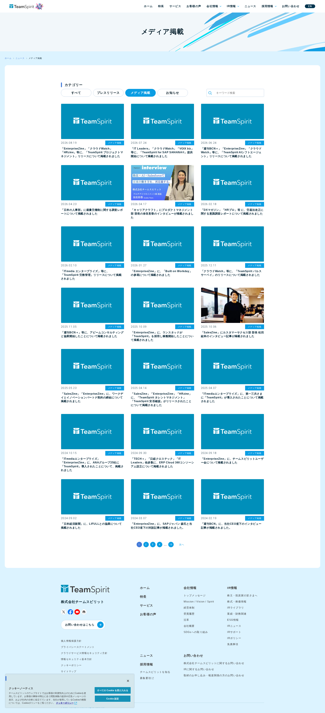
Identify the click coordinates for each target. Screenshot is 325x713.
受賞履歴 (189, 613)
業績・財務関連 (236, 613)
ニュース (250, 6)
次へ (181, 544)
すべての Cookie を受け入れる (112, 690)
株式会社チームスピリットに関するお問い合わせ (214, 663)
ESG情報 (233, 619)
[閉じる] (128, 681)
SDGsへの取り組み (196, 632)
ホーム (148, 6)
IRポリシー (234, 638)
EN (310, 6)
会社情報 (212, 6)
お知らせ (172, 92)
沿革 (186, 619)
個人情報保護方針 (71, 641)
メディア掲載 (140, 92)
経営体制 (189, 607)
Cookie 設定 (112, 698)
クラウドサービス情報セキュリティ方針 (84, 653)
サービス (175, 6)
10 (171, 544)
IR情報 (231, 6)
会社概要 (189, 625)
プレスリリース (108, 92)
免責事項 (232, 644)
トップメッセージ (195, 595)
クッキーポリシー (71, 665)
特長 (161, 6)
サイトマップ (69, 671)
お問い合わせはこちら (79, 624)
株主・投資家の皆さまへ (242, 595)
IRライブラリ (235, 607)
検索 (210, 93)
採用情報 (267, 6)
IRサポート (234, 632)
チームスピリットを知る (155, 672)
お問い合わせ (291, 6)
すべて (76, 92)
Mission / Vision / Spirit (199, 601)
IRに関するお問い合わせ (199, 669)
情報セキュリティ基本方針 (76, 659)
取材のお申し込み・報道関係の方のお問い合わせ (214, 675)
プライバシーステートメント (78, 647)
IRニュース (234, 625)
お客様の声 (194, 6)
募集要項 (145, 678)
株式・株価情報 (236, 601)
